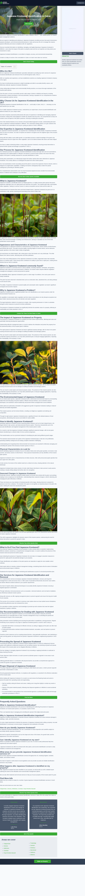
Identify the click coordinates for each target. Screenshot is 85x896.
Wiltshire (32, 854)
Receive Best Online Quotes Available (28, 176)
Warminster (33, 850)
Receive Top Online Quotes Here (29, 543)
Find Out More (29, 697)
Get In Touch (72, 53)
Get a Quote (28, 23)
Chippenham (3, 788)
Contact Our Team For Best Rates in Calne (28, 313)
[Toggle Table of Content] (13, 67)
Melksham (14, 788)
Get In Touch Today (28, 61)
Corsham (20, 788)
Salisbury (32, 852)
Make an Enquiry (42, 861)
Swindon (32, 845)
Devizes (9, 788)
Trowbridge (33, 843)
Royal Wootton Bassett (29, 788)
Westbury (32, 847)
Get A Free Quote (28, 834)
